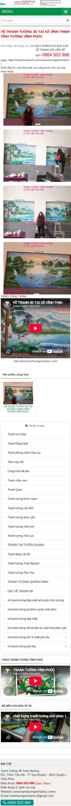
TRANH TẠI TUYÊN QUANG (26, 544)
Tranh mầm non (17, 480)
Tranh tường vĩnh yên (21, 526)
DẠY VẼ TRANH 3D (20, 591)
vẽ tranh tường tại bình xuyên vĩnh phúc (32, 609)
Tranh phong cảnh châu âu (24, 452)
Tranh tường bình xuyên (22, 498)
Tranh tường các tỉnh (20, 508)
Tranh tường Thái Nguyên (23, 563)
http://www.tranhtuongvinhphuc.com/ (35, 361)
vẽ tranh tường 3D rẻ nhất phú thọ (28, 637)
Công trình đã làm (19, 471)
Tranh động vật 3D (19, 554)
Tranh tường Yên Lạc (21, 535)
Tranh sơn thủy (17, 434)
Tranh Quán (15, 489)
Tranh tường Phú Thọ (21, 572)
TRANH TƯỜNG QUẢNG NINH (28, 581)
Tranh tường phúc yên (21, 517)
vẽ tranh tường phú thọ (22, 646)
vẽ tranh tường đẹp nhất (22, 618)
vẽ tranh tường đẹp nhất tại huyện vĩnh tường (36, 600)
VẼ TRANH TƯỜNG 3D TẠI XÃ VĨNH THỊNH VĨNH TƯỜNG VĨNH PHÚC (18, 409)
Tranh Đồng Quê (18, 443)
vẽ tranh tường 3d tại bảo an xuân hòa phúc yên (37, 627)
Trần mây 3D (16, 462)
